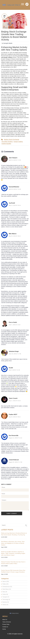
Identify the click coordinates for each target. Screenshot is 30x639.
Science (5, 604)
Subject (4, 500)
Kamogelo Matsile (7, 43)
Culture (5, 594)
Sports (5, 581)
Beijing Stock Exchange (11, 139)
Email (3, 493)
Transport (5, 597)
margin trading (18, 141)
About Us (4, 619)
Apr (4, 17)
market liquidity (6, 143)
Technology (6, 599)
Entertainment (7, 586)
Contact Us (5, 626)
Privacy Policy (5, 624)
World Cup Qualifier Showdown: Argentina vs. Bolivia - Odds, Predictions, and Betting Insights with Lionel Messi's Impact (13, 553)
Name (3, 487)
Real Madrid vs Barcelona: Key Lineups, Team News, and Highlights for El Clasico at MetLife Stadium (13, 543)
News (4, 591)
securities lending (7, 141)
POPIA (4, 629)
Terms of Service (6, 622)
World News (6, 589)
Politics (5, 584)
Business (5, 602)
